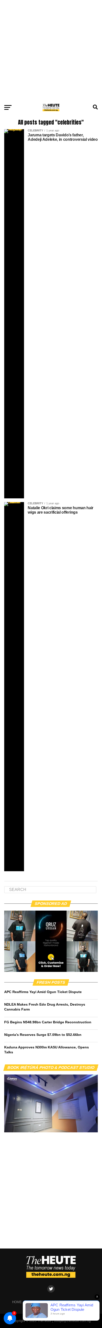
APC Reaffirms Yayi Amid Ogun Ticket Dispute (43, 992)
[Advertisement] (51, 50)
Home (17, 1302)
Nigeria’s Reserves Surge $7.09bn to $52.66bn (42, 1035)
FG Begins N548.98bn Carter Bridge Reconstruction (47, 1022)
